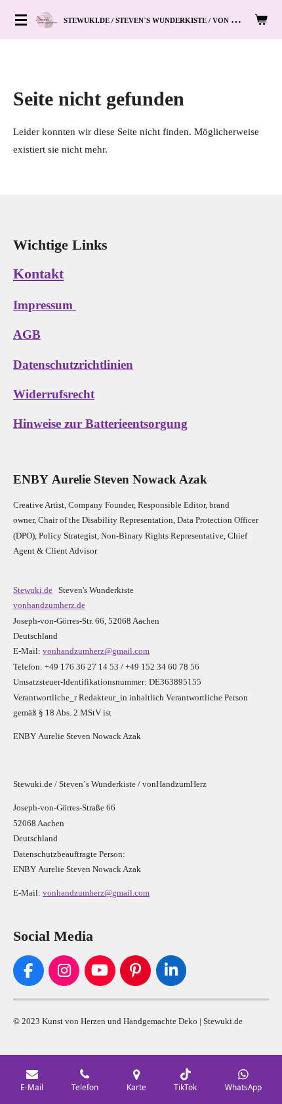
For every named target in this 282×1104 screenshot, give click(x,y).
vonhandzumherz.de (49, 605)
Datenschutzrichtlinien (73, 364)
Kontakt (38, 273)
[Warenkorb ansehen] (261, 20)
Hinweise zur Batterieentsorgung (100, 423)
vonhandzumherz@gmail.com (96, 651)
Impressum (44, 305)
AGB (27, 334)
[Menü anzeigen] (21, 20)
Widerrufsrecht (53, 394)
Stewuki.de (32, 590)
